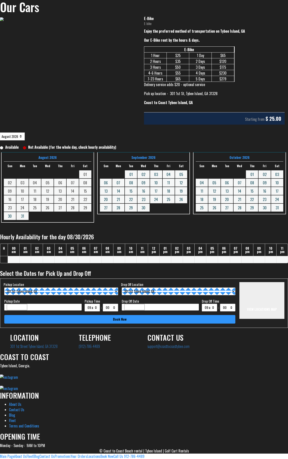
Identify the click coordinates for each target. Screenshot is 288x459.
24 (156, 199)
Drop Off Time (210, 301)
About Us (15, 404)
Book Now (106, 456)
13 (106, 191)
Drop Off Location (132, 284)
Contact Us (16, 409)
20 (106, 199)
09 (143, 182)
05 (181, 174)
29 (131, 207)
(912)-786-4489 (89, 346)
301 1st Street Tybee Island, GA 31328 (34, 346)
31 (22, 216)
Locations (93, 456)
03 (156, 174)
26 (181, 199)
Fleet (12, 420)
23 (143, 199)
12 (181, 182)
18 (168, 191)
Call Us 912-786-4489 (128, 456)
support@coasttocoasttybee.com (168, 346)
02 (143, 174)
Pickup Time (92, 301)
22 (131, 199)
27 (106, 207)
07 (118, 182)
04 (168, 174)
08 (131, 182)
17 (156, 191)
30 (10, 216)
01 (131, 174)
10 (156, 182)
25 (168, 199)
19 (181, 191)
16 (143, 191)
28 (118, 207)
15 (131, 191)
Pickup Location (14, 284)
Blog (12, 415)
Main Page (7, 456)
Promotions (63, 456)
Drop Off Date (130, 301)
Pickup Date (12, 301)
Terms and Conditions (24, 426)
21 (118, 199)
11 (168, 182)
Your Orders (79, 456)
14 (118, 191)
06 (106, 182)
